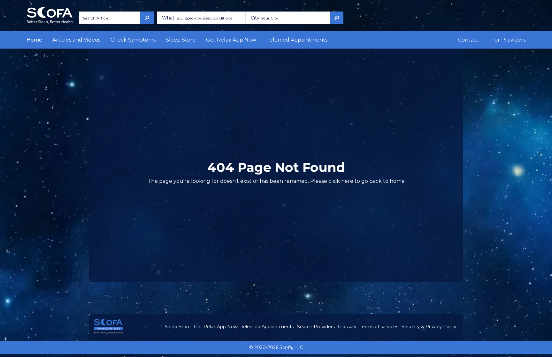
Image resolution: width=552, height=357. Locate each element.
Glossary (347, 327)
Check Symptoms (133, 40)
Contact (468, 40)
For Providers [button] (508, 40)
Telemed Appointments (296, 40)
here (347, 181)
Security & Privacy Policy (429, 327)
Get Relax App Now (231, 40)
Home (34, 40)
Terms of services (379, 327)
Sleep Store (181, 40)
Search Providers (316, 327)
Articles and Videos (76, 40)
